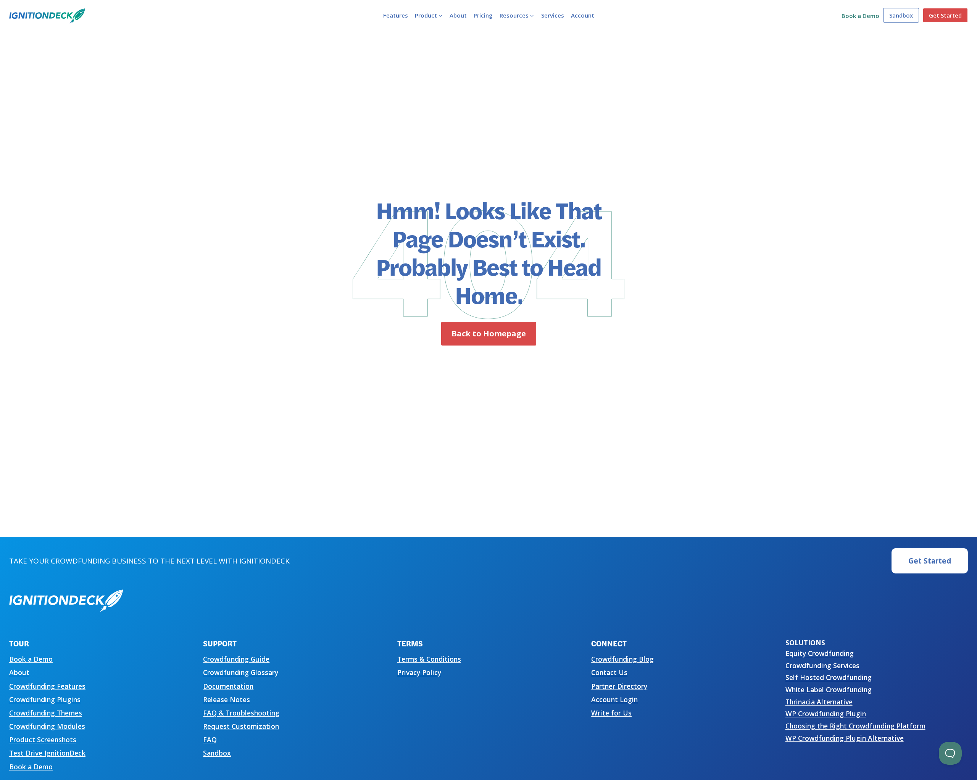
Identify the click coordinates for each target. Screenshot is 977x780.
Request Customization (241, 726)
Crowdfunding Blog (622, 659)
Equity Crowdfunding (819, 653)
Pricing (483, 15)
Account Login (614, 699)
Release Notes (226, 699)
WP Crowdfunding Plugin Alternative (844, 738)
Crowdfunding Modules (47, 726)
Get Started (945, 15)
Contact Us (609, 672)
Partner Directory (619, 686)
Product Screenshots (42, 739)
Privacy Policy (419, 672)
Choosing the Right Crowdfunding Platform (855, 725)
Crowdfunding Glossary (240, 672)
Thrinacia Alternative (819, 701)
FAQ (210, 739)
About (458, 15)
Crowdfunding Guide (236, 659)
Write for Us (611, 712)
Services (552, 15)
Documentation (228, 686)
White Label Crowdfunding (828, 689)
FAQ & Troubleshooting (241, 712)
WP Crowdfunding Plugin (825, 713)
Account (582, 15)
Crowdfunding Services (822, 665)
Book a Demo (860, 15)
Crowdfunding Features (47, 686)
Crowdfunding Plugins (45, 699)
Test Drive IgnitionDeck (47, 752)
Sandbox (901, 15)
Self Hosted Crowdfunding (828, 677)
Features (395, 15)
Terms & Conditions (429, 659)
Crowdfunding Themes (45, 712)
